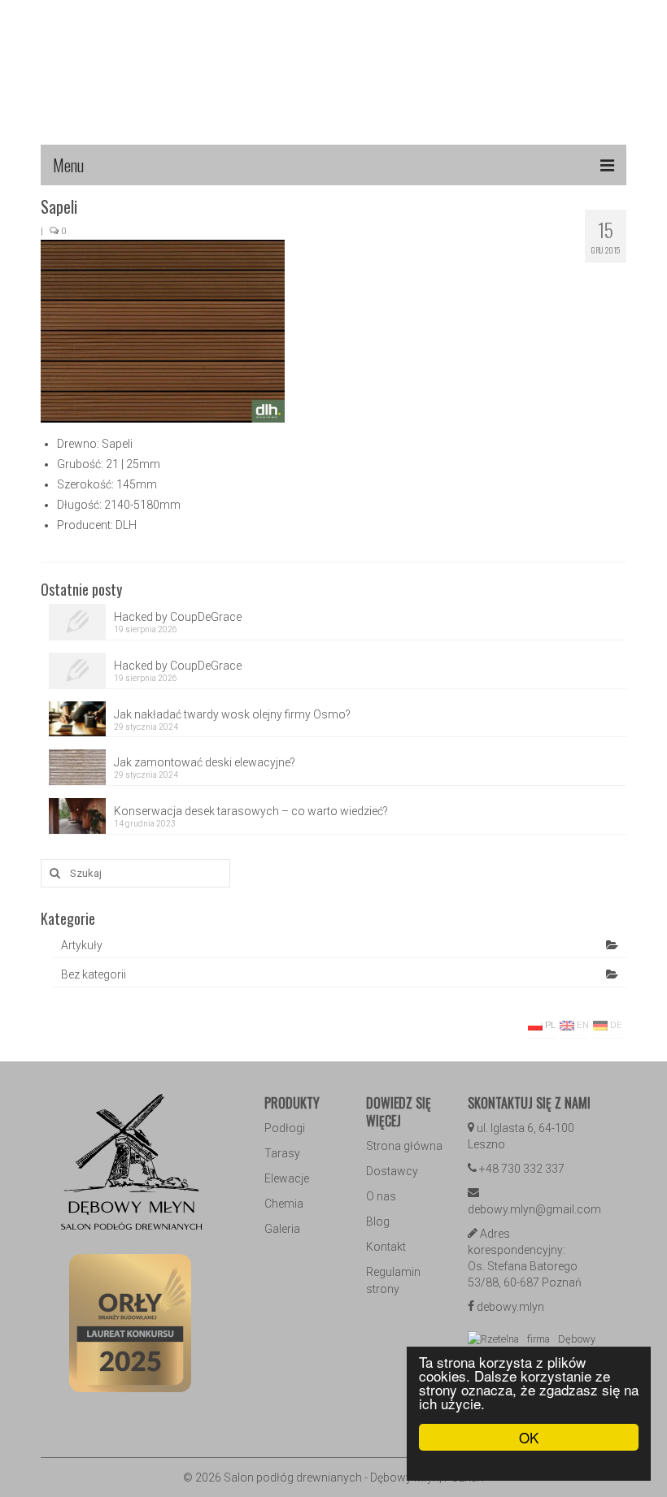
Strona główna (404, 1145)
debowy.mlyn (510, 1306)
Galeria (282, 1228)
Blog (378, 1221)
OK (528, 1437)
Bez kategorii (93, 974)
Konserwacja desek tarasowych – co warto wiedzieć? (251, 811)
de (615, 1025)
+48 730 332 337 (522, 1168)
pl (549, 1025)
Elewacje (286, 1178)
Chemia (283, 1203)
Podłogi (284, 1128)
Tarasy (282, 1153)
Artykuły (81, 945)
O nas (381, 1196)
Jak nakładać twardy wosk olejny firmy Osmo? (232, 714)
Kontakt (386, 1246)
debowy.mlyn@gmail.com (534, 1209)
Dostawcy (392, 1171)
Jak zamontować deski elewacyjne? (204, 762)
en (581, 1025)
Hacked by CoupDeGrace (178, 616)
